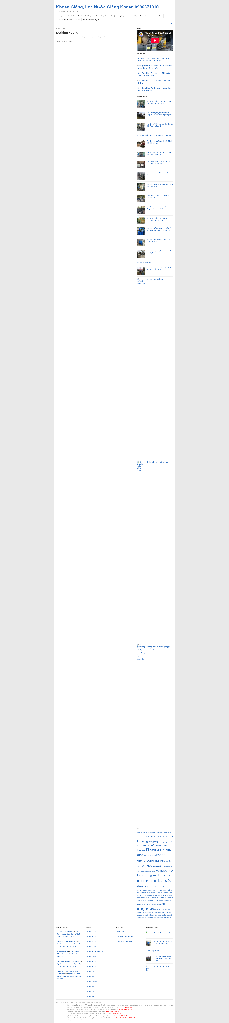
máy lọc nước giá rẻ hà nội (149, 892)
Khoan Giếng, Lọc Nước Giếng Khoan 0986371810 (75, 1002)
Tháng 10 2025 (92, 956)
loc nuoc (146, 865)
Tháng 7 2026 (91, 931)
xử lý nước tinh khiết (150, 917)
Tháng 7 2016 (91, 991)
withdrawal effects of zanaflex (67, 961)
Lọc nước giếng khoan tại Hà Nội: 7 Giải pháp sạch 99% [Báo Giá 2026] (159, 229)
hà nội (156, 842)
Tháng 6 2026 (91, 936)
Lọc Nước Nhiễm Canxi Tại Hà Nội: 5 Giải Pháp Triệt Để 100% (159, 102)
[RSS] (171, 23)
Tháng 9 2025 (91, 961)
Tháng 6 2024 (91, 986)
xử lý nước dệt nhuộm (158, 912)
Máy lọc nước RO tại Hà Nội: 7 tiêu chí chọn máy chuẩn (159, 153)
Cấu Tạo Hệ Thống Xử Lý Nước (69, 20)
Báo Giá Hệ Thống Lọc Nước (88, 16)
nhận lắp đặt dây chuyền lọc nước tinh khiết (154, 897)
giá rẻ (166, 837)
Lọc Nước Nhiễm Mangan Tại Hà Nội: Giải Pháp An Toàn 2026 (160, 125)
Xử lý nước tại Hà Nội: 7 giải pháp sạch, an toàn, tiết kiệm (158, 162)
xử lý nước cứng (146, 912)
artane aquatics (62, 951)
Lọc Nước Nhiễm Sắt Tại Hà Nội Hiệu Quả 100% (154, 135)
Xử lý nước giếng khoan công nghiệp (124, 16)
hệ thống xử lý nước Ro (165, 842)
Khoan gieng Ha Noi (150, 855)
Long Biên (167, 866)
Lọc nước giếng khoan (125, 936)
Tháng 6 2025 (91, 976)
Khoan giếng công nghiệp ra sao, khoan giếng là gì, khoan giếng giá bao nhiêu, (158, 647)
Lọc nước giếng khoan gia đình (151, 16)
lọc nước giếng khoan (152, 875)
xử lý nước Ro (159, 915)
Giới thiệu (71, 16)
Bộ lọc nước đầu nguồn (91, 20)
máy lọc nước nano (163, 892)
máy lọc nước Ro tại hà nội (160, 895)
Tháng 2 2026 (91, 941)
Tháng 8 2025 (91, 966)
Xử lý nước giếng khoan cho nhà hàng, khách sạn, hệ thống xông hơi (159, 114)
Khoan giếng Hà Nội (144, 262)
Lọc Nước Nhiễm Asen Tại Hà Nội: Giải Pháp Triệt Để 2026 (159, 219)
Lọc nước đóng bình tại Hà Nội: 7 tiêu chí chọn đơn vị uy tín (160, 185)
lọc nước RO (164, 870)
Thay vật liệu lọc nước (125, 941)
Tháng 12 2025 (92, 946)
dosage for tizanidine (64, 931)
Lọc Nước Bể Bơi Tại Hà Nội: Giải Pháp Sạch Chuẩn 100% (158, 208)
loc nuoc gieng (158, 866)
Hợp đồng (104, 16)
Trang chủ (61, 16)
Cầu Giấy (156, 837)
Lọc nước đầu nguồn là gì (155, 279)
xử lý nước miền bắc (148, 915)
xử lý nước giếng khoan (164, 917)
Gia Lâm (162, 837)
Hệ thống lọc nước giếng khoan (157, 462)
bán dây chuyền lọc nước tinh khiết (148, 832)
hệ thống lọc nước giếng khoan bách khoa (153, 845)
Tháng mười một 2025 (95, 951)
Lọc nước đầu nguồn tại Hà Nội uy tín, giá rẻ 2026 (162, 942)
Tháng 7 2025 (91, 971)
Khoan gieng (141, 850)
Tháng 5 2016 (91, 996)
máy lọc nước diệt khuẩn (161, 887)
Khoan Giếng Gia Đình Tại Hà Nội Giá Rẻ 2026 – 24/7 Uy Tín (160, 269)
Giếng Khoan (121, 931)
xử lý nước (157, 909)
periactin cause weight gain (66, 941)
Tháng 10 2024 (92, 981)
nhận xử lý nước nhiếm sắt (153, 904)
